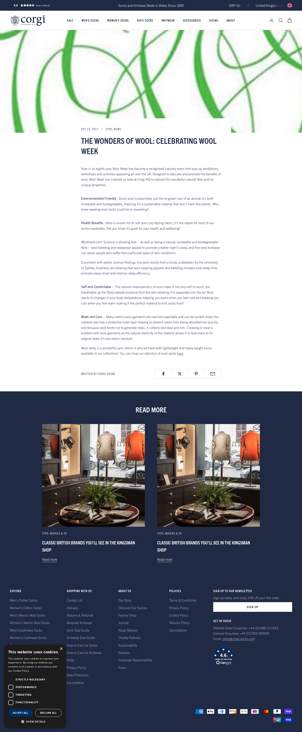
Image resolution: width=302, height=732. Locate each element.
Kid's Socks (145, 20)
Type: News (113, 129)
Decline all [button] (48, 713)
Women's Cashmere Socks (28, 637)
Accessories (192, 20)
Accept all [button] (20, 713)
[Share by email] (213, 373)
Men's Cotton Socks (23, 600)
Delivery (72, 608)
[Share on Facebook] (163, 373)
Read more (49, 559)
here (180, 353)
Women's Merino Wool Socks (30, 622)
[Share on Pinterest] (196, 373)
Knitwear (168, 20)
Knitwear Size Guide (81, 637)
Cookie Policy (178, 615)
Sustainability (127, 645)
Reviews (124, 652)
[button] (40, 5)
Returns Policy (179, 622)
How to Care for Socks (82, 645)
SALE (70, 20)
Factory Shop (127, 615)
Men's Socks (90, 20)
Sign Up (253, 607)
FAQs (70, 660)
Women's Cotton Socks (26, 608)
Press (122, 667)
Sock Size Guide (78, 630)
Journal (123, 622)
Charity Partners (129, 637)
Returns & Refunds (80, 615)
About (230, 20)
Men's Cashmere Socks (26, 630)
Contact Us (74, 600)
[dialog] (35, 686)
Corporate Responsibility (135, 660)
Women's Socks (118, 20)
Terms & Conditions (182, 600)
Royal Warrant (128, 630)
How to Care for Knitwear (84, 652)
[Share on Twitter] (180, 373)
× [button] (61, 648)
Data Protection (78, 675)
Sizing (213, 20)
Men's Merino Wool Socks (27, 615)
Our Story (124, 600)
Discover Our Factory (132, 608)
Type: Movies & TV (54, 533)
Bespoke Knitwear (79, 622)
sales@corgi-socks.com (239, 638)
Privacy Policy (76, 667)
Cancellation (75, 682)
